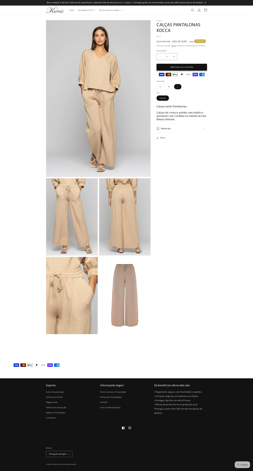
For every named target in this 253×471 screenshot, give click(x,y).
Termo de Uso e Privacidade (113, 392)
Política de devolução (56, 407)
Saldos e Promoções (55, 412)
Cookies (103, 402)
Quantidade (161, 51)
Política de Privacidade (111, 397)
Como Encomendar (55, 392)
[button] (86, 10)
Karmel (54, 464)
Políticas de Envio (54, 397)
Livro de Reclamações (110, 407)
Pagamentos (52, 402)
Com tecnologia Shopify (67, 464)
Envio (173, 46)
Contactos (51, 417)
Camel (163, 98)
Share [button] (162, 137)
